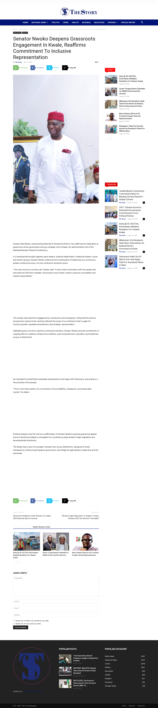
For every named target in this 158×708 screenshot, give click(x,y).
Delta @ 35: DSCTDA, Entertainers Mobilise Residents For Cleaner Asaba (25, 555)
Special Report (128, 22)
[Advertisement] (56, 224)
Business (86, 22)
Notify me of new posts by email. (28, 624)
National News (38, 22)
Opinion (112, 22)
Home (35, 2)
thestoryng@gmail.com (32, 691)
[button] (142, 22)
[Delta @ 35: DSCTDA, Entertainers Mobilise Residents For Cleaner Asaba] (26, 541)
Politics (55, 22)
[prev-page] (14, 562)
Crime (65, 22)
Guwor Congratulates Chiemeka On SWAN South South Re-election (132, 91)
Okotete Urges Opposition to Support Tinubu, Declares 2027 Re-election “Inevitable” (80, 517)
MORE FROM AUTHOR (41, 527)
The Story (18, 62)
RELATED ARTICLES (22, 527)
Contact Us (51, 2)
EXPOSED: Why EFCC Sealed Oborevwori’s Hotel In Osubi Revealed (84, 670)
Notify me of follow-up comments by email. (32, 621)
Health (75, 22)
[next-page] (18, 562)
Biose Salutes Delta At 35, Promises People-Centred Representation (129, 116)
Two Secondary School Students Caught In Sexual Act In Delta (85, 658)
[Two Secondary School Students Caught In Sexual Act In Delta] (65, 658)
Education (99, 22)
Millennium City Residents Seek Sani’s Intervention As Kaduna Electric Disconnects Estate (131, 103)
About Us (43, 2)
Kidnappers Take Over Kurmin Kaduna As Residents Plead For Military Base (132, 128)
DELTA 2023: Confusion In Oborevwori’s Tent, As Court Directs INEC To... (84, 683)
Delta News (24, 29)
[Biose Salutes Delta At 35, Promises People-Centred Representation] (85, 541)
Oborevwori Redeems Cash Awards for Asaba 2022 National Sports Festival (32, 517)
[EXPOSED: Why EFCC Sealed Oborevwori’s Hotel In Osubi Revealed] (65, 671)
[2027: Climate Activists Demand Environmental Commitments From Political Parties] (111, 212)
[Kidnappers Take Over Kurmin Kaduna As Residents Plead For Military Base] (111, 129)
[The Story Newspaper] (79, 11)
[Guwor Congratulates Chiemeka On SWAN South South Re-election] (56, 541)
